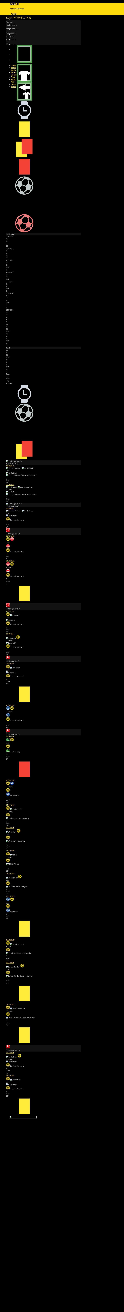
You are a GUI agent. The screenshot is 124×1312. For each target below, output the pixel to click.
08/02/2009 (10, 963)
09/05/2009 (10, 780)
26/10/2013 (10, 705)
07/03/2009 (10, 873)
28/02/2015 (10, 611)
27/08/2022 (10, 485)
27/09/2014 (10, 634)
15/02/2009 (10, 940)
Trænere (14, 44)
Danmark (14, 34)
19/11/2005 (10, 1075)
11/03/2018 (10, 536)
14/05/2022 (10, 508)
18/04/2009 (10, 828)
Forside (13, 14)
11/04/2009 (10, 850)
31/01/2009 (10, 1004)
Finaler (13, 39)
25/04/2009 (10, 805)
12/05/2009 (10, 736)
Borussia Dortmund (17, 8)
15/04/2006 (10, 1053)
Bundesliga (15, 29)
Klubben (14, 19)
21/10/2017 (10, 561)
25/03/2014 (10, 663)
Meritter (14, 24)
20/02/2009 (10, 896)
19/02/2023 (10, 466)
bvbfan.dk (14, 4)
